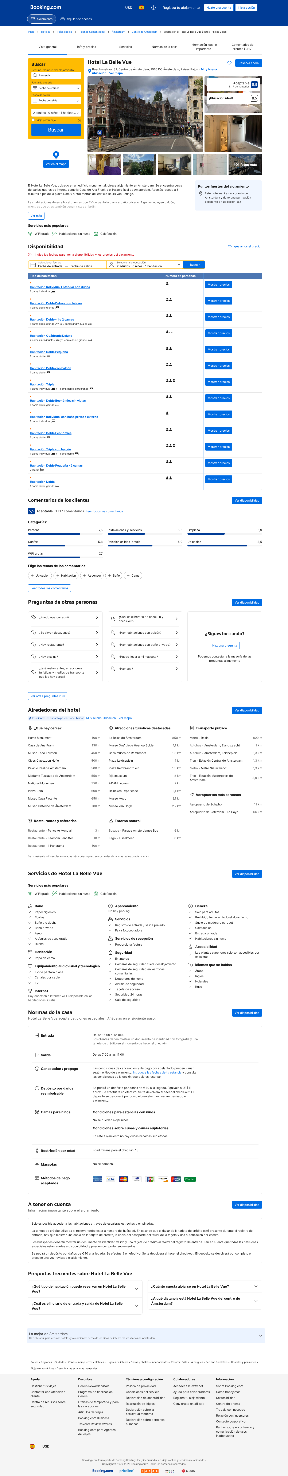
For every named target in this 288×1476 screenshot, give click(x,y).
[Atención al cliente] (153, 8)
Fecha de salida (40, 95)
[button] (56, 113)
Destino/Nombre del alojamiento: (53, 70)
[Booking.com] (46, 7)
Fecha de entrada (41, 82)
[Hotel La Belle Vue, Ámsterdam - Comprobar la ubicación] (89, 71)
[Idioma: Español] (142, 8)
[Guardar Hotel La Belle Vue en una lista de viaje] (229, 63)
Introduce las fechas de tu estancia (157, 1072)
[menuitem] (41, 19)
